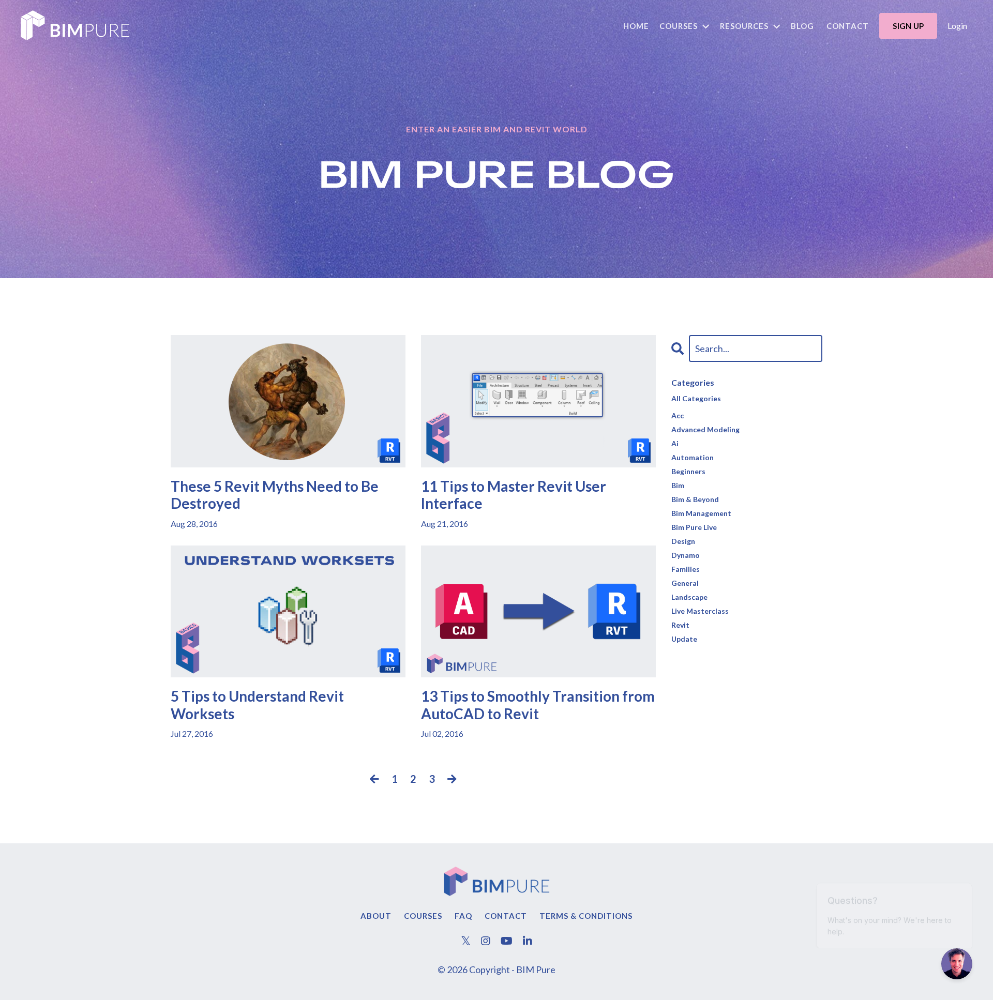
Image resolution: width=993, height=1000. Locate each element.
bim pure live (694, 527)
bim (677, 485)
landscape (689, 597)
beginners (688, 471)
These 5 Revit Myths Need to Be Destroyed (275, 495)
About (376, 915)
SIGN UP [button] (908, 26)
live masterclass (700, 611)
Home (636, 26)
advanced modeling (705, 429)
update (684, 638)
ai (675, 443)
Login (957, 26)
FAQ (463, 915)
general (685, 583)
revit (680, 624)
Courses (423, 915)
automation (692, 457)
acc (677, 415)
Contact (847, 26)
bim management (701, 513)
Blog (802, 26)
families (685, 569)
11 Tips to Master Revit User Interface (513, 495)
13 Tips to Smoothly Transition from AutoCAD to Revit (538, 705)
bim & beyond (695, 499)
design (683, 541)
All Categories (696, 398)
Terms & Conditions (586, 915)
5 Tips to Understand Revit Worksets (257, 705)
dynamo (685, 555)
